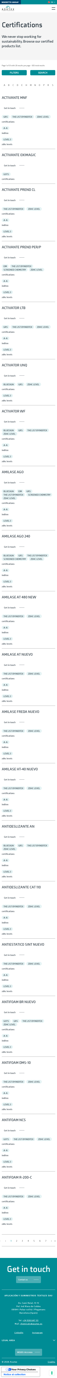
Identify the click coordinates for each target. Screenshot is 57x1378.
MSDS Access (25, 1352)
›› (55, 1241)
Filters (14, 73)
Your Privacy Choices (23, 1369)
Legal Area (8, 1340)
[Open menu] (53, 8)
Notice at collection (15, 1374)
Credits (51, 1361)
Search (43, 73)
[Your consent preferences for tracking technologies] (52, 1373)
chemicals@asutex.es (31, 1323)
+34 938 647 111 (30, 1320)
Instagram (37, 1332)
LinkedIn (18, 1332)
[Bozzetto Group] (11, 2)
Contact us (23, 1279)
